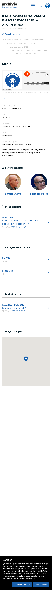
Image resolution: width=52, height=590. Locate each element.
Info (5, 98)
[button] (26, 358)
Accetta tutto (41, 585)
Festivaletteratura (7, 92)
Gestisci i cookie (22, 585)
